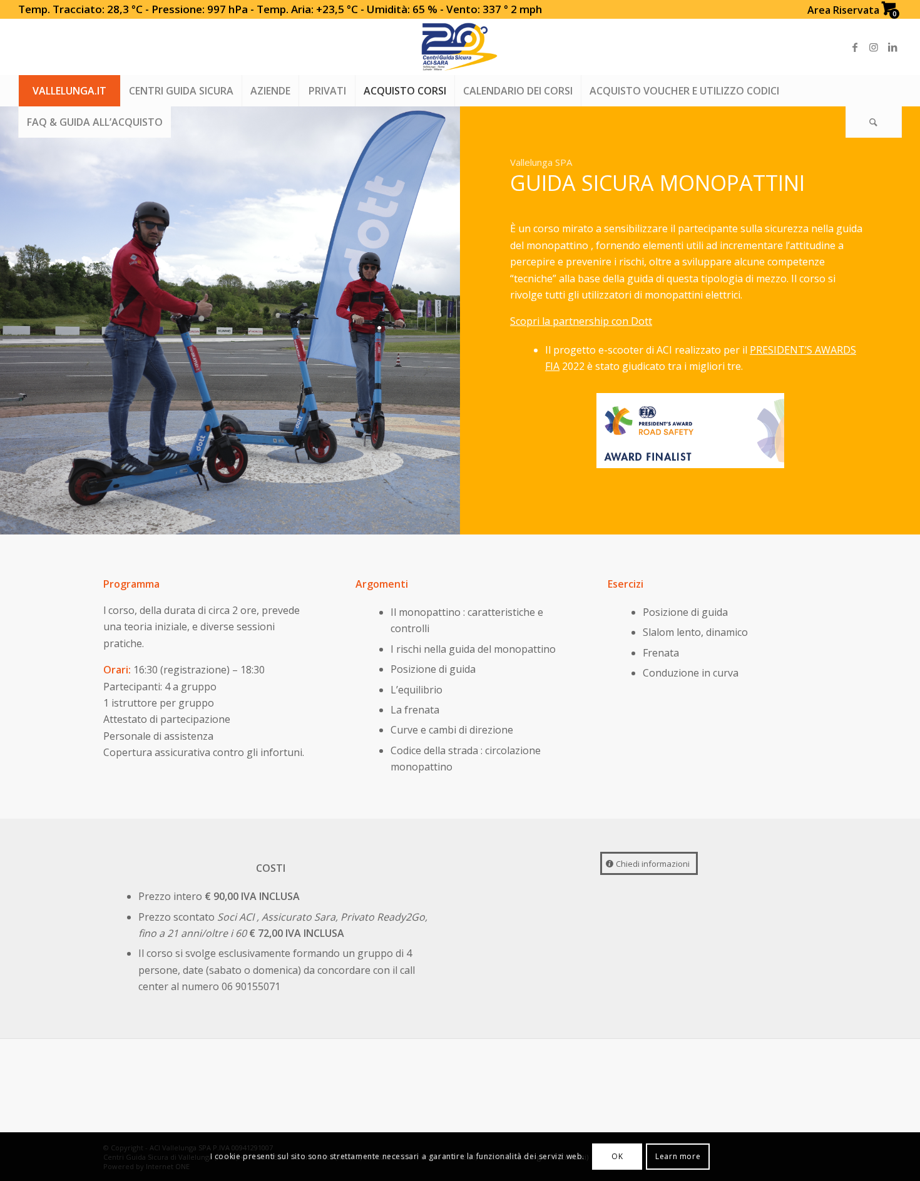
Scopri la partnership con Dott (581, 321)
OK (617, 1156)
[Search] (874, 122)
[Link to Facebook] (855, 47)
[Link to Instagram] (873, 47)
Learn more (677, 1156)
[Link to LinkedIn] (892, 47)
